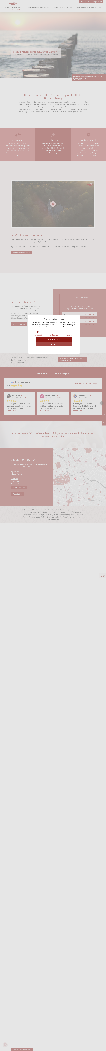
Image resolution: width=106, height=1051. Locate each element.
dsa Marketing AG (57, 349)
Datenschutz (54, 351)
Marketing (69, 335)
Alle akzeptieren (54, 340)
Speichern (54, 344)
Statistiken (54, 335)
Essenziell (38, 335)
